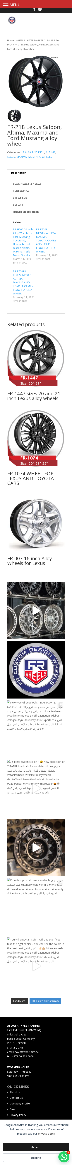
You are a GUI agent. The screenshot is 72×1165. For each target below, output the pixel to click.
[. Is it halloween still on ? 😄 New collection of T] (36, 788)
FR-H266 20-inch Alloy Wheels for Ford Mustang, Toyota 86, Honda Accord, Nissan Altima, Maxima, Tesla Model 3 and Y (23, 242)
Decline (36, 1157)
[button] (6, 4)
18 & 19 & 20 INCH (32, 152)
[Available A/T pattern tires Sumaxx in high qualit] (36, 670)
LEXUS (11, 156)
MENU (15, 4)
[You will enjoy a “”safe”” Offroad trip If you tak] (36, 966)
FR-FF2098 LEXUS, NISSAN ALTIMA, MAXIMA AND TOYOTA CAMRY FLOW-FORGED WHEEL (23, 282)
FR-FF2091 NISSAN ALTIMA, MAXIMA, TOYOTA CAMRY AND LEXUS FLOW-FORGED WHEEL (46, 240)
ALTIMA (50, 152)
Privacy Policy (18, 1115)
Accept (36, 1147)
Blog (12, 1109)
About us (15, 1092)
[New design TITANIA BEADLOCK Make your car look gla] (36, 847)
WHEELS (20, 40)
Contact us (16, 1097)
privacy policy (46, 1133)
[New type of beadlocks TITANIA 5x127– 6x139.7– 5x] (36, 729)
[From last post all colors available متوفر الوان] (36, 907)
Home (10, 40)
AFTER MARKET (35, 40)
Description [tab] (18, 172)
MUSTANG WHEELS (40, 156)
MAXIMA (21, 156)
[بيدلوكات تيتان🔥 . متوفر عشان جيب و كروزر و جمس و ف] (36, 610)
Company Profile (20, 1103)
